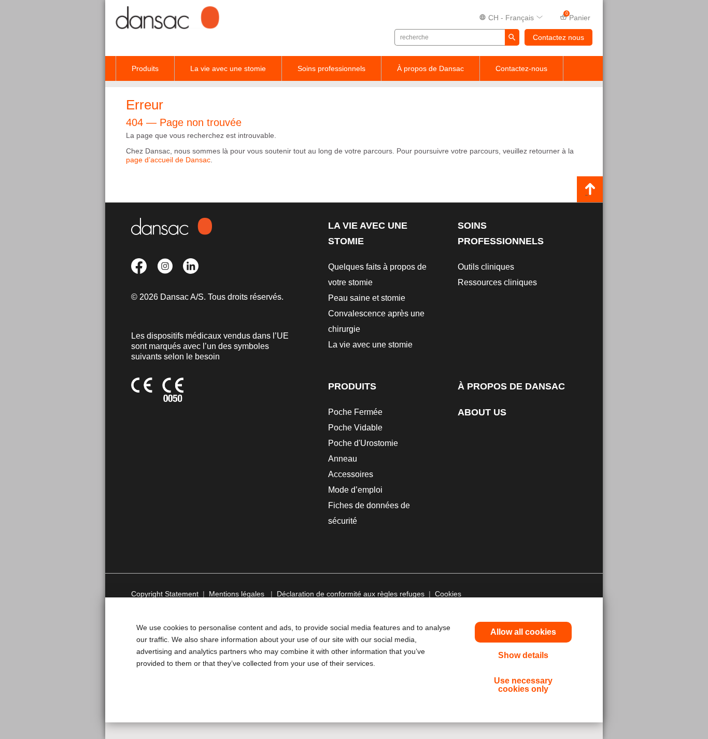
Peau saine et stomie (366, 298)
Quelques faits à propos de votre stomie (377, 274)
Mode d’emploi (355, 489)
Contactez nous (558, 37)
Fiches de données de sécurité (369, 513)
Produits (145, 68)
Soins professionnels (331, 68)
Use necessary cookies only (523, 684)
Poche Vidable (355, 427)
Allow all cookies (523, 632)
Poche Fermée (355, 412)
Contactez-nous (521, 68)
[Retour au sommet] (590, 189)
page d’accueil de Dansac (168, 160)
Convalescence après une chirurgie (376, 321)
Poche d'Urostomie (363, 443)
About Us (482, 412)
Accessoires (350, 474)
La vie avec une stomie (228, 68)
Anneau (342, 458)
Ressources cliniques (497, 282)
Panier (578, 16)
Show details (523, 655)
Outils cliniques (486, 266)
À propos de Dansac (430, 68)
